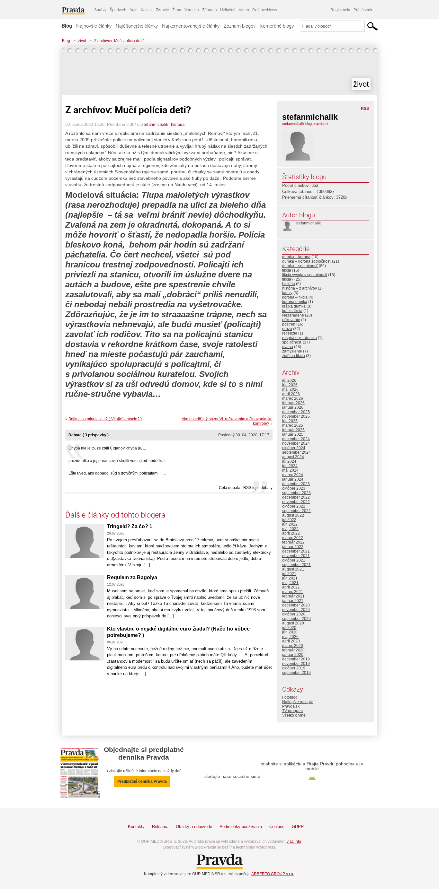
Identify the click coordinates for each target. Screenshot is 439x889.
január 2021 (292, 600)
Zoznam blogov (239, 25)
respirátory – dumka (299, 338)
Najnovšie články (94, 25)
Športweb (118, 10)
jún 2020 (290, 632)
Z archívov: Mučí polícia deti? (119, 41)
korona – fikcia (295, 297)
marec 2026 (292, 398)
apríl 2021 (291, 587)
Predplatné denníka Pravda (142, 781)
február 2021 (293, 596)
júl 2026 (289, 380)
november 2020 (296, 609)
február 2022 (293, 542)
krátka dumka (294, 306)
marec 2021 (292, 591)
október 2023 (293, 488)
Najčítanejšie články (137, 25)
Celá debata (229, 487)
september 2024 (296, 452)
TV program (292, 711)
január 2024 (292, 479)
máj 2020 (290, 636)
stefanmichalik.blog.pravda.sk (305, 124)
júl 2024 (289, 461)
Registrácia (340, 10)
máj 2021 (290, 582)
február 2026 (293, 403)
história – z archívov (299, 288)
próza (287, 329)
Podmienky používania (241, 826)
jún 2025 (290, 421)
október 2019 (293, 668)
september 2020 (296, 618)
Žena (176, 10)
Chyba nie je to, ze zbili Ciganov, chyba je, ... (107, 448)
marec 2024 (292, 475)
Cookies (276, 826)
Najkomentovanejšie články (191, 25)
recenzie (289, 333)
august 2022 (293, 515)
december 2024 (296, 439)
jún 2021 (290, 578)
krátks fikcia (292, 311)
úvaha (287, 346)
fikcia (286, 270)
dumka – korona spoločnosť (306, 261)
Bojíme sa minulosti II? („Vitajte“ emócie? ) (105, 419)
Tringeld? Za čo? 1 (129, 526)
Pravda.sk (291, 706)
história (177, 124)
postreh (288, 324)
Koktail (147, 10)
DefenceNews (264, 10)
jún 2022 (290, 524)
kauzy (287, 293)
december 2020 (296, 605)
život (82, 41)
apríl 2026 (291, 394)
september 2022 (296, 511)
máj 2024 (290, 470)
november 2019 (296, 663)
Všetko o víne (294, 715)
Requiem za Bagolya (132, 577)
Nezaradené (293, 315)
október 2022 (293, 506)
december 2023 (296, 484)
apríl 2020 (291, 641)
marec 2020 (292, 645)
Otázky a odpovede (194, 826)
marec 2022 (292, 538)
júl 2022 (289, 520)
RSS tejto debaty (258, 487)
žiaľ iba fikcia (293, 355)
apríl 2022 (291, 533)
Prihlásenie (363, 10)
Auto (134, 10)
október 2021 (293, 560)
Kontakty (136, 826)
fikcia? (287, 279)
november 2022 (296, 502)
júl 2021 (289, 573)
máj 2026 (290, 389)
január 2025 (292, 434)
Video (244, 10)
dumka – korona (296, 257)
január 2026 (292, 407)
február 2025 (293, 430)
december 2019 (296, 659)
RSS (365, 108)
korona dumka (294, 302)
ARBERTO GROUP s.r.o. (272, 874)
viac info (294, 841)
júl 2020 (289, 627)
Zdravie (162, 10)
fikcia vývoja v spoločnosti (304, 275)
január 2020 (292, 654)
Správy (100, 10)
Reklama (160, 826)
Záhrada (209, 10)
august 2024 (293, 457)
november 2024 (296, 443)
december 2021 (296, 551)
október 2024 (293, 448)
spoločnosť (292, 342)
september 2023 (296, 493)
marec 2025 (292, 425)
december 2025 (296, 412)
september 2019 (296, 672)
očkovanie (291, 320)
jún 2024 (290, 466)
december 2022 (296, 497)
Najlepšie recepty (297, 702)
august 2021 (293, 569)
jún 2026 (290, 385)
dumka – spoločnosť (300, 266)
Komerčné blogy (277, 25)
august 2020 (293, 623)
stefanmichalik (154, 124)
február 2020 (293, 650)
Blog (67, 25)
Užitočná (228, 10)
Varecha (191, 10)
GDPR (298, 826)
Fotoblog (290, 697)
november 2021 (296, 555)
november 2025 (296, 416)
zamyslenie (292, 351)
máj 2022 (290, 529)
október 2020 (293, 614)
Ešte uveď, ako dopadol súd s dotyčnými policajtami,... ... (117, 473)
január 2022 (292, 547)
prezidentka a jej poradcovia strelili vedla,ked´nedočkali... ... (120, 460)
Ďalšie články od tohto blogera (115, 515)
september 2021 (296, 564)
